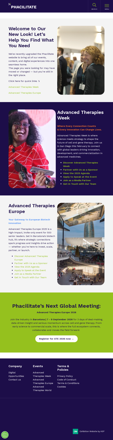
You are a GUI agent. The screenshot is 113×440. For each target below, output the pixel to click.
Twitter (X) (101, 414)
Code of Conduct (66, 379)
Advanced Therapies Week (24, 87)
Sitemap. (72, 417)
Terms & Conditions (68, 383)
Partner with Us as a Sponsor (80, 169)
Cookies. (63, 417)
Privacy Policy (65, 376)
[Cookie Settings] (5, 435)
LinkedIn (93, 414)
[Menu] (107, 6)
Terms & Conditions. (49, 417)
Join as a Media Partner (77, 180)
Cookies (61, 386)
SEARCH (94, 9)
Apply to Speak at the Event (80, 176)
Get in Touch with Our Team (79, 183)
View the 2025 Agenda (76, 173)
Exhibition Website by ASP (92, 431)
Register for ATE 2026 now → (56, 338)
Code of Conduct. (31, 417)
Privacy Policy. (15, 417)
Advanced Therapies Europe (25, 92)
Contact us (15, 379)
